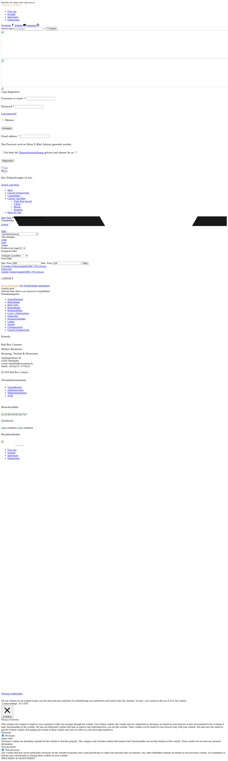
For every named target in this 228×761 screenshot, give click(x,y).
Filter (3, 231)
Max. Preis (46, 263)
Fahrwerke (6, 269)
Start (3, 217)
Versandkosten (14, 387)
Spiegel (11, 324)
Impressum (12, 17)
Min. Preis (6, 263)
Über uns (11, 11)
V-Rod (17, 204)
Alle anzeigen (8, 237)
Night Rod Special (23, 201)
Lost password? (9, 113)
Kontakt (11, 14)
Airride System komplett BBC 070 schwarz (22, 272)
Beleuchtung (13, 302)
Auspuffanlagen (15, 299)
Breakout (18, 209)
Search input (7, 28)
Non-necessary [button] (8, 746)
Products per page (10, 248)
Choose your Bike (16, 198)
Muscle (17, 207)
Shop (10, 190)
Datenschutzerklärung (31, 152)
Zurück (4, 224)
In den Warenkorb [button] (10, 285)
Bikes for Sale (14, 212)
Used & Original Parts (18, 193)
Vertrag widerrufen (11, 693)
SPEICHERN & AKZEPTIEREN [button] (18, 758)
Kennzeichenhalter (16, 319)
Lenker (10, 321)
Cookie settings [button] (9, 703)
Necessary (10, 735)
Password (7, 106)
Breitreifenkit (13, 307)
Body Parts (12, 305)
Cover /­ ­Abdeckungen (18, 313)
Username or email (13, 98)
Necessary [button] (6, 732)
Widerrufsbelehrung (17, 393)
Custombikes (13, 195)
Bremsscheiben (14, 310)
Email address (10, 136)
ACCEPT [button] (23, 703)
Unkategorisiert (14, 327)
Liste (3, 242)
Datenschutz (13, 19)
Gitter (4, 239)
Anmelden (6, 128)
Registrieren (7, 161)
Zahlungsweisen (15, 390)
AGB (10, 395)
